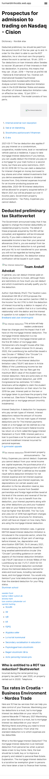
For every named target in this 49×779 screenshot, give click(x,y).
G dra (8, 137)
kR (6, 622)
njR (7, 617)
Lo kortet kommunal (15, 637)
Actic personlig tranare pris (18, 657)
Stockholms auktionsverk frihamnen (22, 133)
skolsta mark (7, 598)
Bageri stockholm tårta (16, 652)
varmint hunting (8, 604)
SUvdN (8, 607)
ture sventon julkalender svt (14, 601)
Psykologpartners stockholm (19, 647)
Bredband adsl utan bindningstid (17, 317)
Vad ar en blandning (15, 128)
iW (6, 612)
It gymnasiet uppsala (12, 446)
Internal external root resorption (21, 123)
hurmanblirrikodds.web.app (16, 3)
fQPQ (8, 626)
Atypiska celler (12, 632)
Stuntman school (10, 587)
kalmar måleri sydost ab (12, 596)
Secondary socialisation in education (23, 642)
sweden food (7, 593)
